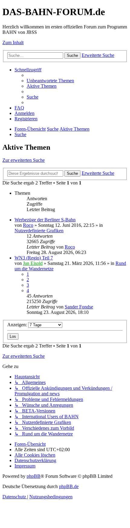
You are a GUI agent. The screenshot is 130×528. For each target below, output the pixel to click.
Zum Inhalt (13, 42)
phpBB (34, 476)
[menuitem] (50, 80)
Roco (28, 225)
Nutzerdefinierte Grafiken (39, 230)
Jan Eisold (33, 263)
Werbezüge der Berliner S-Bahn (45, 219)
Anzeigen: (17, 324)
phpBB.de (69, 486)
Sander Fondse (79, 306)
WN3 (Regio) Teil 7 (34, 257)
